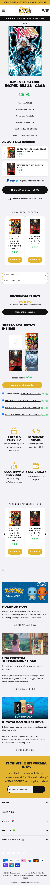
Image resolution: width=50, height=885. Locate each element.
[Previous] (5, 534)
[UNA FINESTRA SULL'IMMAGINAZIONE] (25, 644)
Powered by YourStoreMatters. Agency (25, 883)
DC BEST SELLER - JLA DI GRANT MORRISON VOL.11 (15, 242)
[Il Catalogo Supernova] (25, 708)
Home (24, 23)
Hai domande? (13, 281)
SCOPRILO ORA (25, 750)
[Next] (45, 534)
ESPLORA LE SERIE (25, 689)
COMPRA (8, 812)
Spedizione (11, 275)
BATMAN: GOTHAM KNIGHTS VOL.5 (35, 240)
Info (5, 803)
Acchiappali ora (25, 625)
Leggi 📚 (8, 821)
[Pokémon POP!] (25, 592)
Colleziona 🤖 (13, 840)
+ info (18, 156)
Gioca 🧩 (8, 830)
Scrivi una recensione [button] (25, 312)
